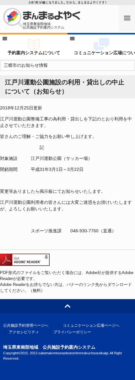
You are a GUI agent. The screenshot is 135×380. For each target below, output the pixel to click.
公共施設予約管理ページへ (25, 325)
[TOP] (67, 306)
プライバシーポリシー (72, 332)
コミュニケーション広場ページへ (91, 325)
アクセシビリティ (24, 332)
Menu (127, 15)
